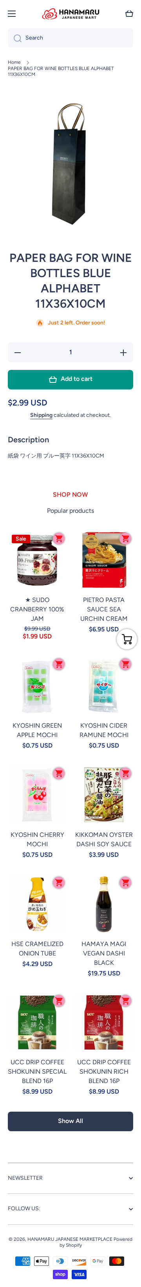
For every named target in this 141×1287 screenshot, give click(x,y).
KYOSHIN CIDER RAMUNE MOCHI (104, 730)
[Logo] (70, 13)
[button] (129, 14)
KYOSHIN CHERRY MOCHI (37, 839)
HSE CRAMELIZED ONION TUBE (37, 948)
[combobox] (70, 38)
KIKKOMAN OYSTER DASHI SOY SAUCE (104, 839)
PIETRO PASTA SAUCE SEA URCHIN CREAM (104, 609)
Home (14, 62)
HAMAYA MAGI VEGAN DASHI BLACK (103, 953)
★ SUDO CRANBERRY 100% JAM (37, 609)
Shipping (41, 415)
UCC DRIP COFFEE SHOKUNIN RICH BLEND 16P (104, 1071)
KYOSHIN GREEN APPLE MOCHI (37, 730)
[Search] (15, 38)
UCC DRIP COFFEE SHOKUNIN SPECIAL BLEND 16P (37, 1071)
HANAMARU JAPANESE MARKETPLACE (69, 1239)
